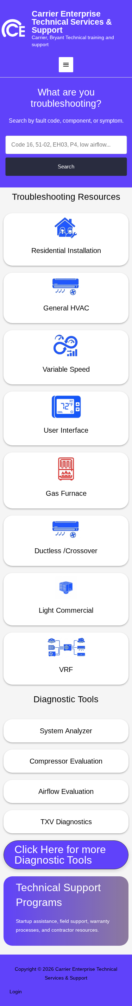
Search (66, 166)
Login (16, 991)
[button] (66, 854)
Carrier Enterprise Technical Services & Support (72, 22)
